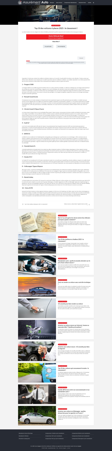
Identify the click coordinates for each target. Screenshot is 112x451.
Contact (68, 448)
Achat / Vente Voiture (56, 25)
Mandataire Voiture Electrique (26, 433)
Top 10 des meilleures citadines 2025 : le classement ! (71, 240)
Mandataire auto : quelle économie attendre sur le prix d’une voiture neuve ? (74, 262)
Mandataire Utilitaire (23, 436)
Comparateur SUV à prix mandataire (53, 436)
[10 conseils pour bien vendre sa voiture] (37, 308)
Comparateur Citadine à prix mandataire (54, 433)
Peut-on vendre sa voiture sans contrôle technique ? (74, 283)
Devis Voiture (59, 2)
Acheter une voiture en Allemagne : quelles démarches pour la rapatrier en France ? (72, 412)
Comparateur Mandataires (70, 2)
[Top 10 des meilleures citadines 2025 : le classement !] (37, 243)
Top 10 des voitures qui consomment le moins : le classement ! (73, 369)
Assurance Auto (82, 2)
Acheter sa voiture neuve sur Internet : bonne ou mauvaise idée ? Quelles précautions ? (73, 326)
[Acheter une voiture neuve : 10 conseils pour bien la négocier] (37, 351)
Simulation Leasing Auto (24, 438)
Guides (89, 2)
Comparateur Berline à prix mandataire (81, 433)
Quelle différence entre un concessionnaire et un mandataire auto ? (73, 391)
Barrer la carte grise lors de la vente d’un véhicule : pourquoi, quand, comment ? (74, 219)
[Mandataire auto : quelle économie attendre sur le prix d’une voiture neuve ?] (37, 265)
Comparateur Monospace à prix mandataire (82, 438)
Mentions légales (62, 448)
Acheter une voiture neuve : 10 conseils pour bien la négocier (73, 348)
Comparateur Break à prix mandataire (80, 436)
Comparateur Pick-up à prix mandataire (54, 438)
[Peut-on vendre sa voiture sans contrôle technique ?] (37, 286)
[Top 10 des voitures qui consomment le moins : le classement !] (37, 372)
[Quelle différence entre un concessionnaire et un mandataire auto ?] (37, 394)
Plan (57, 448)
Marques (52, 2)
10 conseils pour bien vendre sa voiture (70, 304)
